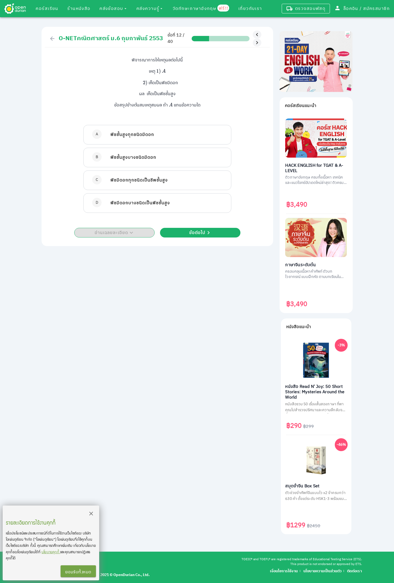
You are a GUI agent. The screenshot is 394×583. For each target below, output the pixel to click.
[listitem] (157, 134)
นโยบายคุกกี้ (51, 551)
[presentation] (158, 71)
